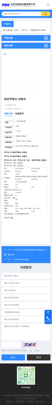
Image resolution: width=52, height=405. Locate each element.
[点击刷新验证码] (29, 344)
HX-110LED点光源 (21, 259)
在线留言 (19, 113)
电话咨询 (48, 321)
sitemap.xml (40, 402)
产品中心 (7, 24)
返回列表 (11, 255)
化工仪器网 (20, 402)
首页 (16, 30)
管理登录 (30, 402)
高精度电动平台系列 (38, 30)
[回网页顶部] (48, 312)
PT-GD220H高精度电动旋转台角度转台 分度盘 (32, 250)
